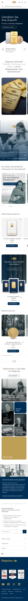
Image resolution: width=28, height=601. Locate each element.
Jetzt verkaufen (13, 138)
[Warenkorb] (25, 2)
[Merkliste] (22, 2)
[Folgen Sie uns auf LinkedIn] (19, 584)
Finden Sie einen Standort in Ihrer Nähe (12, 495)
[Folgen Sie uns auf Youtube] (3, 584)
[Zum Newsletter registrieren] (24, 531)
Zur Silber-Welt (8, 110)
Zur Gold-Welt (8, 106)
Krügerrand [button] (10, 158)
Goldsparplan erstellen (8, 27)
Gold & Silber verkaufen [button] (20, 158)
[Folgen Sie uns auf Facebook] (8, 584)
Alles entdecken (13, 375)
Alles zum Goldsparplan (10, 184)
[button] (20, 219)
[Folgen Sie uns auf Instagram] (13, 584)
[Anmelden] (19, 2)
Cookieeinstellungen (6, 589)
